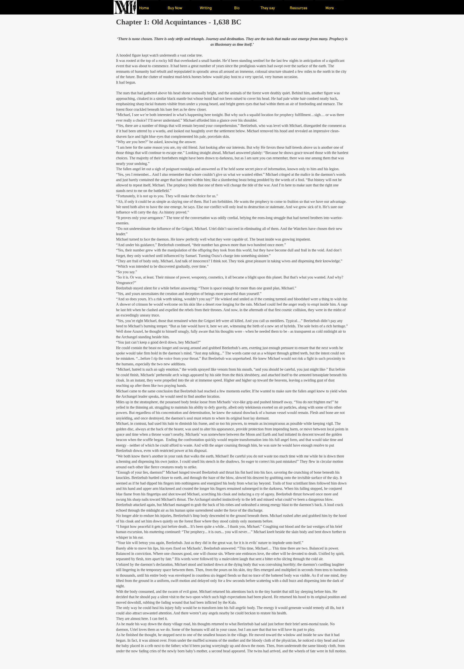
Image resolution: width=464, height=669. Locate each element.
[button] (175, 6)
